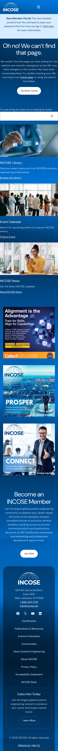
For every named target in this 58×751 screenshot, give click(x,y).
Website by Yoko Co (29, 745)
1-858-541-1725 (29, 602)
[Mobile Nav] (39, 7)
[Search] (51, 116)
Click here (48, 26)
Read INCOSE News (11, 292)
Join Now (29, 553)
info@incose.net (29, 606)
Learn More (29, 720)
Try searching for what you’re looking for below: (26, 109)
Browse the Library (10, 177)
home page (26, 77)
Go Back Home (29, 90)
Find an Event (7, 236)
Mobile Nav (39, 7)
